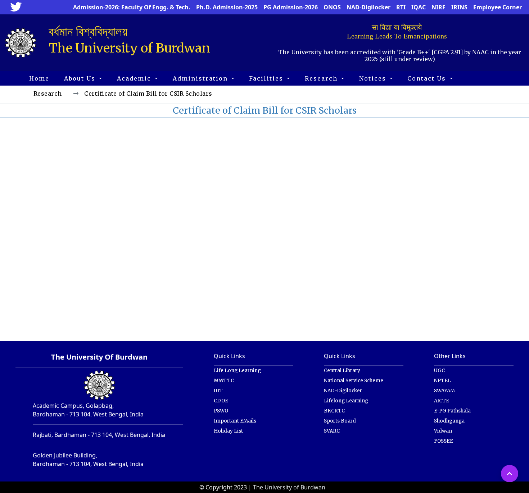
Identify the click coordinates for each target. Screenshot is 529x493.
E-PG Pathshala (452, 411)
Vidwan (443, 431)
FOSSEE (443, 441)
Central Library (342, 371)
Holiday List (228, 431)
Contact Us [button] (427, 78)
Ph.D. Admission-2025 (227, 7)
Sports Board (340, 421)
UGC (439, 371)
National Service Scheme (353, 381)
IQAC (418, 7)
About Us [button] (81, 78)
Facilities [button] (267, 78)
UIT (218, 391)
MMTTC (224, 381)
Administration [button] (201, 78)
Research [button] (322, 78)
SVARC (332, 431)
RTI (401, 7)
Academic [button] (135, 78)
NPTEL (442, 381)
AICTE (441, 401)
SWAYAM (444, 391)
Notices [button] (373, 78)
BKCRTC (334, 411)
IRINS (459, 7)
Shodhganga (449, 421)
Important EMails (235, 421)
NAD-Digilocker (368, 7)
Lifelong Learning (346, 401)
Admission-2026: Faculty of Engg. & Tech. (131, 7)
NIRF (438, 7)
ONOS (332, 7)
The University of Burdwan (289, 487)
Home (39, 78)
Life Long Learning (237, 371)
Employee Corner (497, 7)
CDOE (221, 401)
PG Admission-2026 (290, 7)
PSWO (221, 411)
